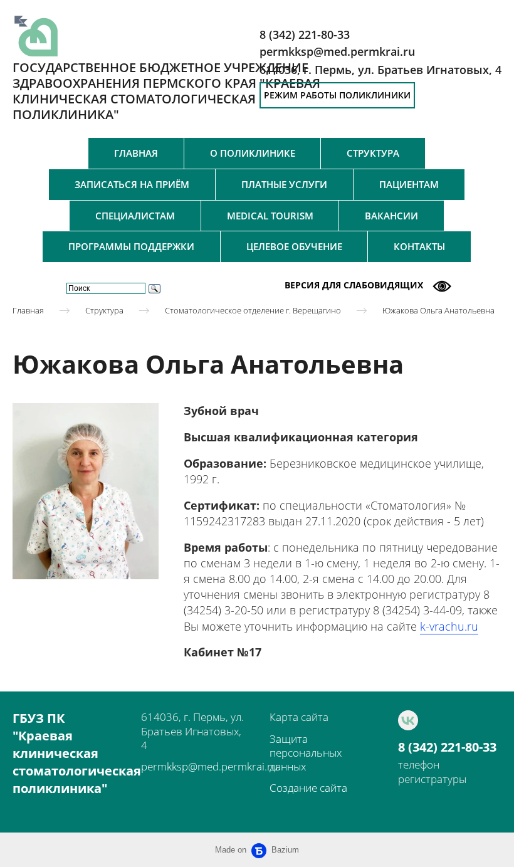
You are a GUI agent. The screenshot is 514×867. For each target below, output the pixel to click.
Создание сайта (308, 787)
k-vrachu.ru (449, 626)
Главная (136, 153)
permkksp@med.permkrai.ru (209, 766)
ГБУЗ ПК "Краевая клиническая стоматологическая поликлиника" (77, 753)
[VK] (408, 720)
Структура (373, 153)
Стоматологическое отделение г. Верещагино (253, 310)
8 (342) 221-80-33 (447, 747)
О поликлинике (252, 153)
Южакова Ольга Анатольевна (438, 310)
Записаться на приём (132, 184)
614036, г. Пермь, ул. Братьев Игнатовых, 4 (380, 69)
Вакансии (391, 215)
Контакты (419, 246)
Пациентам (409, 184)
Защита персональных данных (306, 753)
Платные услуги (284, 184)
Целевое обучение (294, 246)
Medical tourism (270, 215)
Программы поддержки (131, 246)
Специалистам (135, 215)
